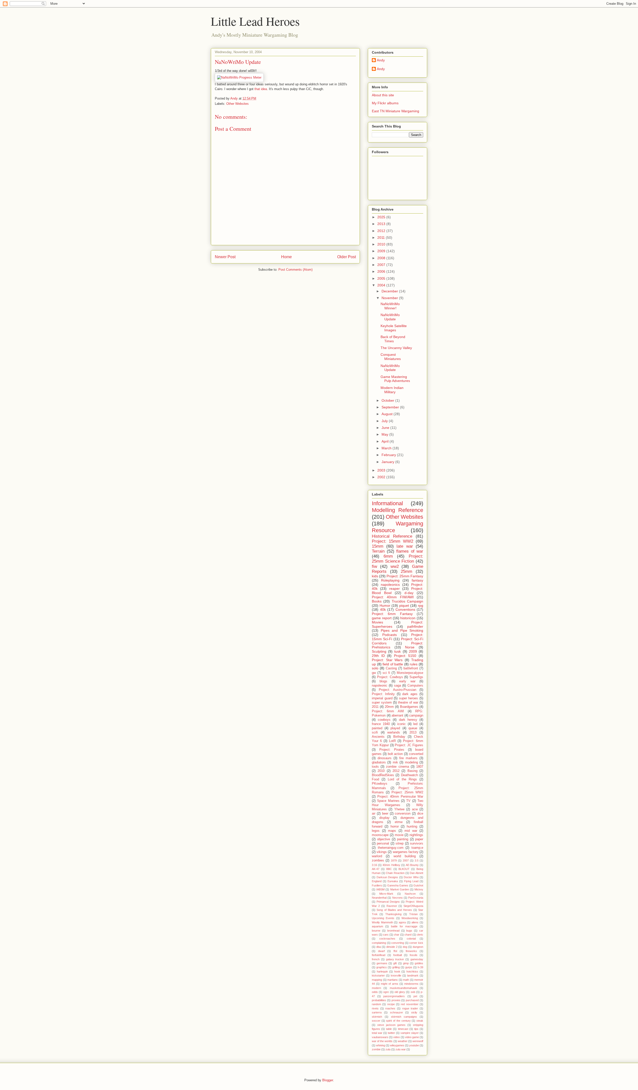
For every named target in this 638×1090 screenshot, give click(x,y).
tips (416, 1028)
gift (395, 963)
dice (420, 813)
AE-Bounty (412, 864)
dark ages (409, 694)
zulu (388, 1049)
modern (376, 987)
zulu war (401, 1049)
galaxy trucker (395, 959)
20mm (389, 707)
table (389, 1028)
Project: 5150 (405, 656)
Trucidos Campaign (407, 601)
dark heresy (408, 720)
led (415, 724)
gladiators (379, 762)
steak (419, 1020)
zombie (376, 1049)
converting (397, 942)
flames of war (409, 551)
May (385, 434)
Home (286, 257)
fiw (374, 566)
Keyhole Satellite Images (394, 328)
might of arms (389, 983)
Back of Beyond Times (393, 339)
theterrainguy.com (390, 847)
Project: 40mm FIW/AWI (393, 597)
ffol (395, 951)
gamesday (416, 959)
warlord (377, 856)
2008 (381, 258)
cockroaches (387, 938)
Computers (415, 685)
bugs (409, 930)
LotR (392, 741)
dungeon (418, 946)
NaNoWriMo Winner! (390, 306)
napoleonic (379, 685)
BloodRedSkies (383, 775)
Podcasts (389, 635)
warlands (393, 732)
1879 (394, 860)
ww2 (395, 566)
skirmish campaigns (404, 1016)
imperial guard (382, 698)
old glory (400, 991)
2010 (381, 244)
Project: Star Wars (387, 660)
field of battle (393, 664)
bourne (376, 930)
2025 (381, 217)
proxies (396, 1000)
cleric (420, 934)
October (388, 400)
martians (392, 979)
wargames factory (405, 852)
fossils (413, 955)
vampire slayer (409, 1032)
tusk (397, 651)
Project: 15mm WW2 (392, 541)
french (376, 959)
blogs (383, 681)
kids (375, 576)
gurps (408, 967)
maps (392, 831)
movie (399, 835)
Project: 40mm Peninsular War (400, 796)
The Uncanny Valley (396, 348)
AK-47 (375, 868)
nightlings (416, 835)
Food (375, 779)
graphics (381, 967)
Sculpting (379, 651)
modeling (411, 762)
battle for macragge (404, 926)
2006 (381, 271)
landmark (412, 975)
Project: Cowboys (390, 677)
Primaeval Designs (388, 901)
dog (405, 946)
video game (412, 1037)
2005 (381, 278)
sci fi (386, 673)
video (396, 1037)
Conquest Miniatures (391, 357)
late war (405, 546)
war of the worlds (382, 1041)
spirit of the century (398, 1020)
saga (397, 685)
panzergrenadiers (394, 996)
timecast (403, 1028)
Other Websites (237, 104)
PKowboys (379, 783)
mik (395, 762)
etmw (398, 822)
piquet (404, 605)
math (406, 979)
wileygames (397, 1045)
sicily (414, 1012)
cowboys (384, 720)
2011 (381, 238)
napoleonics (390, 585)
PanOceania (415, 897)
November (390, 298)
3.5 (416, 860)
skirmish (377, 1016)
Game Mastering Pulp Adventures (395, 379)
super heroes (408, 698)
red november (409, 1004)
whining (380, 1045)
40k (383, 609)
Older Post (346, 257)
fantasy (417, 580)
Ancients (378, 736)
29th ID (378, 656)
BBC (389, 868)
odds (375, 991)
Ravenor (392, 905)
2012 (381, 231)
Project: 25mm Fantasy (405, 576)
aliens (414, 922)
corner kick (416, 942)
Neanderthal (379, 897)
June (386, 428)
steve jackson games (391, 1024)
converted (416, 754)
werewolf (417, 1041)
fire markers (408, 758)
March (387, 448)
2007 (381, 265)
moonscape (380, 835)
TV (408, 801)
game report (382, 618)
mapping (377, 979)
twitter (391, 1032)
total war (377, 1032)
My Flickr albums (385, 103)
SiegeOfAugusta (413, 905)
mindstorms (411, 983)
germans (382, 963)
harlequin (382, 971)
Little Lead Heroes (255, 21)
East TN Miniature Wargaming (395, 111)
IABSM (380, 889)
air (373, 813)
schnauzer (396, 1012)
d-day (408, 593)
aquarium (377, 926)
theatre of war (408, 702)
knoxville (396, 975)
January (388, 462)
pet (415, 996)
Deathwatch (409, 775)
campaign (416, 715)
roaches (390, 1008)
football (397, 955)
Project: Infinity (383, 694)
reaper (394, 589)
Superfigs (416, 677)
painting (402, 839)
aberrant (397, 715)
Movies (377, 622)
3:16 (374, 864)
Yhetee (399, 809)
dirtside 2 (392, 946)
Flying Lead (411, 881)
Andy (381, 60)
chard (407, 934)
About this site (383, 95)
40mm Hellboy (391, 864)
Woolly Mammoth (382, 922)
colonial (411, 938)
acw (415, 809)
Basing (412, 771)
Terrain (378, 551)
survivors (416, 843)
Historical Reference (392, 536)
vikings (382, 852)
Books (377, 601)
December (390, 291)
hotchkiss (412, 971)
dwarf (381, 951)
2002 (381, 477)
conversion (402, 813)
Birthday (399, 736)
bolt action (395, 754)
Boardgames (409, 707)
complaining (379, 942)
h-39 (420, 967)
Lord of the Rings (402, 779)
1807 (419, 766)
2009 (381, 251)
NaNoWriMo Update (390, 317)
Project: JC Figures (409, 745)
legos (376, 831)
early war (407, 681)
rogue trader (410, 1008)
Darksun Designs (387, 877)
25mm (406, 571)
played (395, 728)
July (385, 421)
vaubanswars (380, 1037)
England (377, 881)
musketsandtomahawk (403, 987)
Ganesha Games (397, 885)
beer (385, 813)
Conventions (405, 609)
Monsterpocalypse (410, 673)
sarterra (377, 1012)
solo (375, 668)
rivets (375, 1008)
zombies (378, 860)
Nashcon (410, 893)
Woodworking (409, 918)
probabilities (379, 1000)
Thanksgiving (393, 914)
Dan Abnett (416, 872)
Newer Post (225, 257)
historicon (407, 618)
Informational (387, 503)
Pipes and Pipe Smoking (402, 630)
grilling (396, 967)
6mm (388, 556)
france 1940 (381, 724)
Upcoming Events (383, 918)
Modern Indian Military (392, 390)
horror (395, 826)
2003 (381, 470)
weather (402, 1041)
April (386, 441)
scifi (375, 732)
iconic (401, 724)
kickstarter (378, 975)
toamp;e (417, 847)
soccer (376, 1020)
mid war (410, 831)
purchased (412, 1000)
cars (386, 934)
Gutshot (418, 885)
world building (405, 856)
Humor (385, 605)
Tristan (413, 914)
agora (402, 922)
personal (383, 843)
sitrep (399, 843)
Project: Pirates (391, 749)
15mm (377, 546)
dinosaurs (385, 758)
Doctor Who (411, 877)
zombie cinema (397, 766)
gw (374, 673)
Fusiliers (377, 885)
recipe (391, 1004)
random (376, 1004)
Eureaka (393, 881)
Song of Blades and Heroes (394, 909)
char (396, 934)
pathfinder (415, 626)
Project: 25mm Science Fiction (397, 559)
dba (378, 946)
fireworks (411, 951)
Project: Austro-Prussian (397, 690)
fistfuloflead (378, 955)
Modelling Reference (397, 510)
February (389, 455)
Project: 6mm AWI (388, 711)
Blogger (327, 1080)
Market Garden (399, 889)
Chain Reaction (395, 872)
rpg (420, 605)
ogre (386, 991)
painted (377, 728)
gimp (406, 963)
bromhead (393, 930)
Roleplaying (390, 580)
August (388, 414)
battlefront (410, 668)
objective (383, 839)
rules (413, 664)
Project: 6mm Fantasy (392, 614)
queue (412, 728)
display (384, 818)
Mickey (418, 889)
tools (375, 766)
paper (419, 839)
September (391, 407)
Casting (391, 668)
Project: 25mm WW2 (407, 792)
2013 (381, 224)
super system (382, 702)
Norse (409, 647)
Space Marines (388, 801)
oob (413, 991)
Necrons (397, 897)
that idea (260, 89)
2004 (381, 285)
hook (397, 971)
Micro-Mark (386, 893)
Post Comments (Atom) (295, 269)
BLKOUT (404, 868)
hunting (412, 826)
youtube (414, 1045)
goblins (419, 963)
